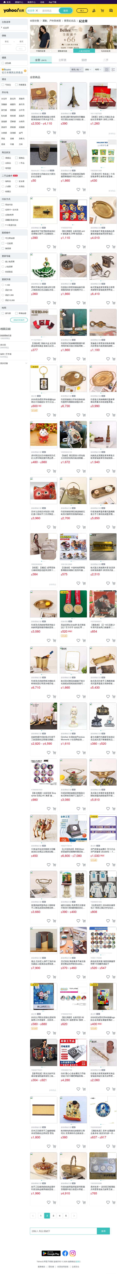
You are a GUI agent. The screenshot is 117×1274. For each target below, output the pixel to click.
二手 (105, 60)
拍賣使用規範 (62, 1266)
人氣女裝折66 (84, 51)
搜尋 (103, 1230)
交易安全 (75, 1266)
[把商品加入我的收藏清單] (48, 132)
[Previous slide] (32, 95)
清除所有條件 (19, 320)
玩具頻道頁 (106, 51)
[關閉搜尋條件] (37, 10)
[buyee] (14, 70)
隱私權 (51, 1266)
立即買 (62, 60)
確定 (21, 48)
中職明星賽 (40, 51)
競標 (84, 60)
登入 (82, 10)
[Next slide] (55, 95)
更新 (78, 1261)
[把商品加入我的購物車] (54, 132)
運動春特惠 (62, 51)
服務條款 (41, 1266)
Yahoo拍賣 (13, 10)
